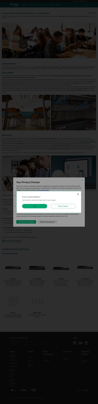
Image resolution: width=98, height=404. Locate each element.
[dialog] (49, 202)
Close (78, 194)
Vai (34, 206)
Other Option (63, 206)
